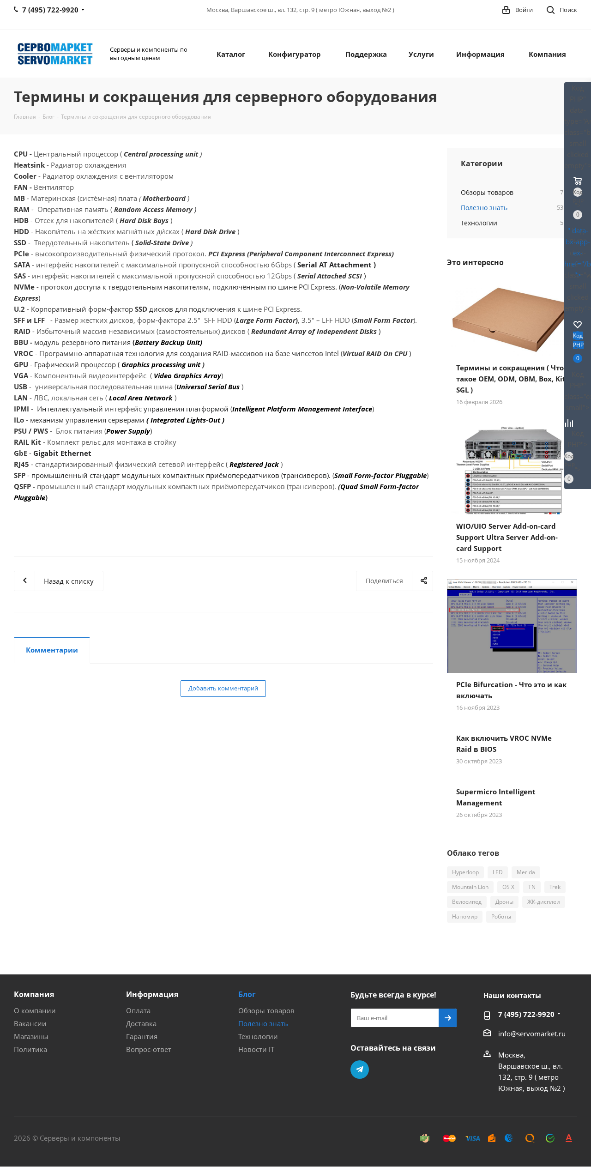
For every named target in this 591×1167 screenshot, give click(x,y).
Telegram (359, 1069)
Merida (526, 872)
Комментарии (52, 649)
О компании (35, 1010)
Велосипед (467, 902)
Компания (34, 994)
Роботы (501, 916)
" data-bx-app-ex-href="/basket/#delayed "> (577, 252)
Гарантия (141, 1036)
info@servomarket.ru (532, 1033)
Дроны (504, 902)
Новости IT (256, 1049)
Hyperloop (465, 872)
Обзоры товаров (266, 1010)
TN (532, 887)
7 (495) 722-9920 (526, 1014)
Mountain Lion (470, 887)
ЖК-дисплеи (543, 902)
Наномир (464, 916)
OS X (508, 887)
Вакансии (30, 1023)
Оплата (138, 1010)
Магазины (31, 1036)
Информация (152, 994)
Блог (247, 994)
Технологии (258, 1036)
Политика (30, 1049)
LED (498, 872)
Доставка (141, 1023)
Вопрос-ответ (148, 1049)
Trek (555, 887)
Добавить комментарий (223, 688)
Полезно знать (263, 1023)
